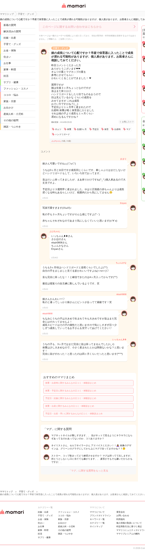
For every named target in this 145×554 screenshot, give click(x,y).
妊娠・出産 (10, 37)
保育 (106, 129)
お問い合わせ (122, 515)
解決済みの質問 (12, 31)
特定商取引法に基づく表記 (129, 526)
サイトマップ (96, 526)
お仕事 (7, 63)
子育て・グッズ (12, 44)
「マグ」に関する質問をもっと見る (88, 470)
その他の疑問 (11, 120)
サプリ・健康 (11, 82)
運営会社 (120, 512)
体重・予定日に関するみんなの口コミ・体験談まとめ (70, 390)
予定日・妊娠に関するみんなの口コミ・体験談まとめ (70, 398)
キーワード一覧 (97, 519)
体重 (69, 129)
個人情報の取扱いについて (129, 523)
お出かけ (8, 107)
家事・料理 (10, 69)
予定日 (95, 129)
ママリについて (97, 512)
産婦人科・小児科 (13, 114)
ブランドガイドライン (100, 515)
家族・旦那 (10, 101)
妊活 (6, 75)
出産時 (117, 129)
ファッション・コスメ (16, 88)
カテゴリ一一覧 (97, 523)
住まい (7, 56)
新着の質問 (10, 25)
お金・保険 (10, 50)
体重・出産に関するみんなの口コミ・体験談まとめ (69, 406)
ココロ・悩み (11, 94)
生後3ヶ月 (82, 129)
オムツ (58, 129)
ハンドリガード (62, 134)
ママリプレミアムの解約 (128, 533)
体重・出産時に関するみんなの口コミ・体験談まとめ (70, 383)
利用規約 (120, 519)
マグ (128, 129)
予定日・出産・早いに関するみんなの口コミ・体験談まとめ (74, 413)
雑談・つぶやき (12, 126)
